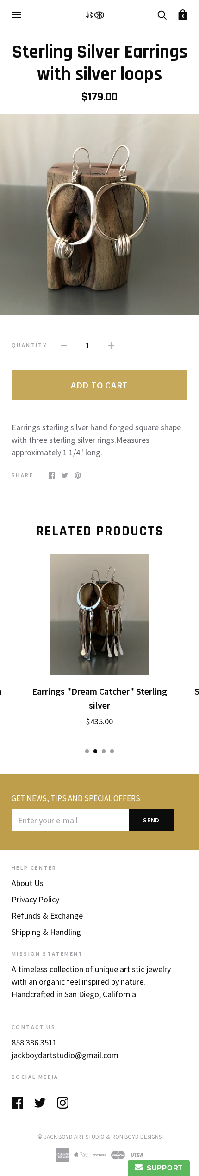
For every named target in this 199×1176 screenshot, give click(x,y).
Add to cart (99, 385)
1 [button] (87, 751)
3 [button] (104, 751)
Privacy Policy (35, 899)
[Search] (162, 14)
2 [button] (95, 751)
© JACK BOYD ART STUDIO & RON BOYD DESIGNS (99, 1137)
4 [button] (112, 751)
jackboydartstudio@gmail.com (65, 1055)
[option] (99, 214)
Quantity (29, 345)
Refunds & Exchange (47, 915)
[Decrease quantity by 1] (64, 344)
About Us (28, 883)
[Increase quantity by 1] (111, 344)
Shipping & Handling (46, 931)
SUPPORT (163, 1168)
